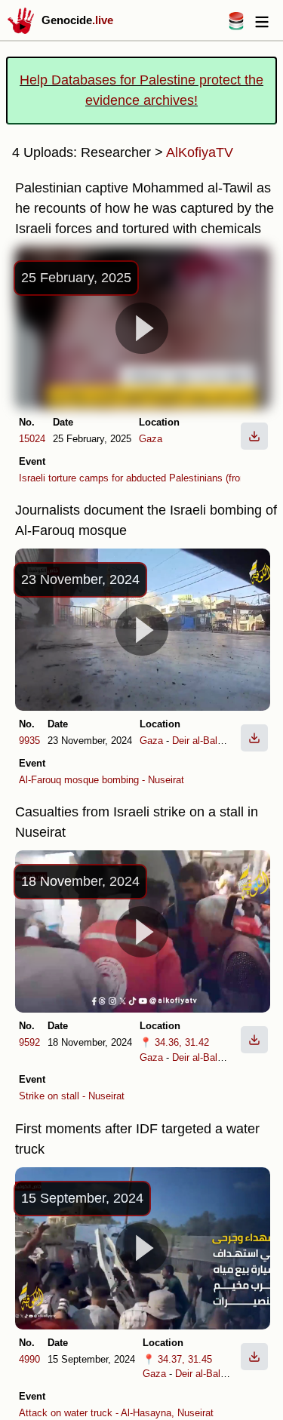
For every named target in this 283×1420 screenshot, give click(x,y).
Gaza (150, 438)
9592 (29, 1042)
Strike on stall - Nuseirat (72, 1096)
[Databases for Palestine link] (236, 26)
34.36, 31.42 (182, 1042)
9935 (29, 740)
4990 (29, 1359)
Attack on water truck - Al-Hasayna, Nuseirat (116, 1412)
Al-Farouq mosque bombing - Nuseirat (101, 779)
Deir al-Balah (200, 740)
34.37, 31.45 (185, 1359)
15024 (32, 438)
